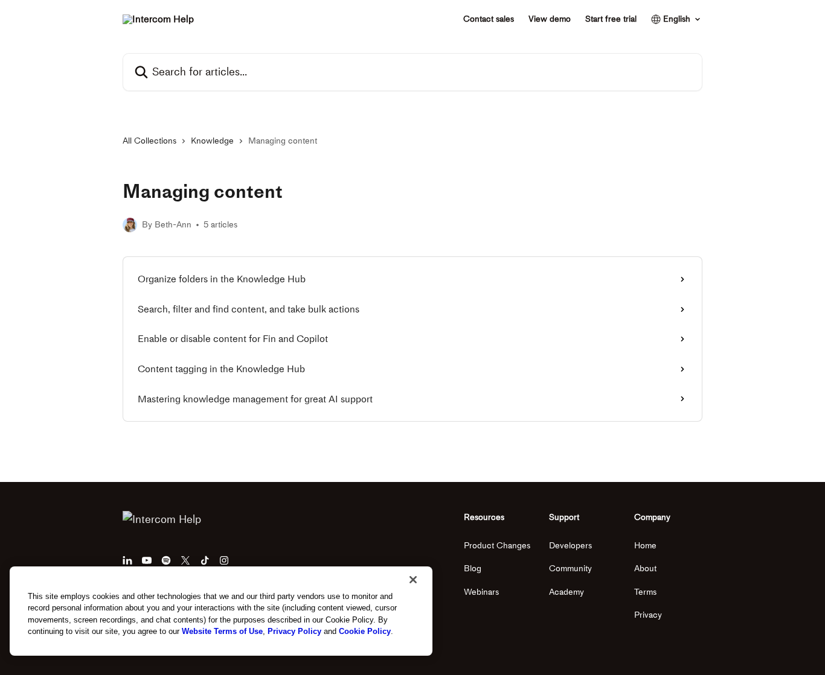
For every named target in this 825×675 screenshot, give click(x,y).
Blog (472, 568)
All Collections (149, 141)
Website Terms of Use (222, 631)
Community (570, 568)
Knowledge (212, 141)
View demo (549, 19)
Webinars (481, 592)
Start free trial (611, 19)
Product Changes (497, 545)
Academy (566, 592)
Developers (570, 545)
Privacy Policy (294, 631)
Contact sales (488, 19)
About (645, 568)
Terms (645, 592)
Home (645, 545)
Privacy (648, 615)
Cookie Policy (365, 631)
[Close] (413, 579)
